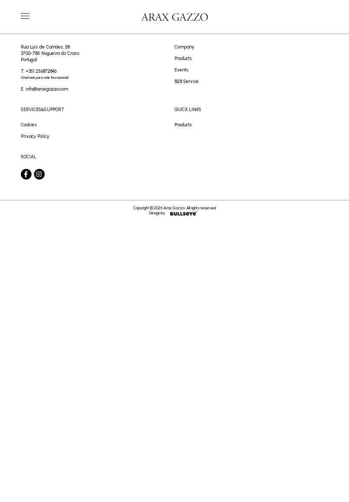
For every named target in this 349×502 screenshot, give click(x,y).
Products (183, 58)
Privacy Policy (35, 136)
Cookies (29, 125)
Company (184, 47)
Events (181, 70)
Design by (157, 213)
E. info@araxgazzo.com (44, 89)
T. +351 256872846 (45, 74)
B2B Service (186, 81)
